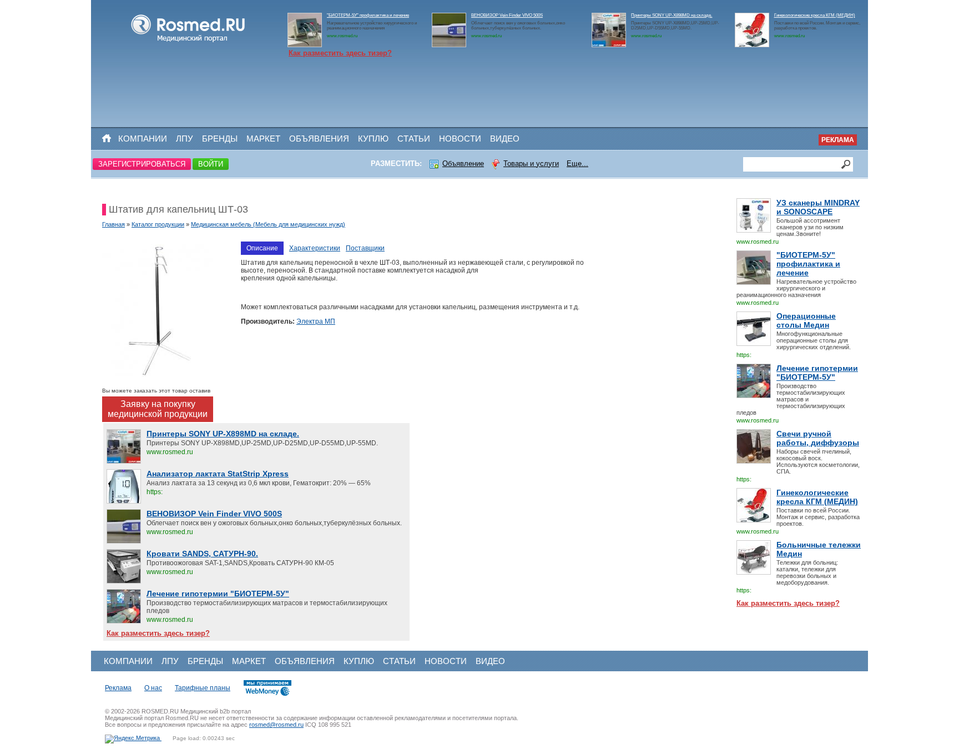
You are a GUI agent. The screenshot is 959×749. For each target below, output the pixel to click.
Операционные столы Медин (806, 320)
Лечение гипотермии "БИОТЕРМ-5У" (817, 372)
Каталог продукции (158, 224)
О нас (153, 688)
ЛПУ (184, 138)
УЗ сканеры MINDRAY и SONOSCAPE (818, 207)
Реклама (837, 140)
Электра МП (315, 321)
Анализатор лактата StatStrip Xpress (218, 473)
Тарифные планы (202, 688)
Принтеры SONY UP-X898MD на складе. (671, 15)
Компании (142, 138)
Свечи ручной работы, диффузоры (817, 438)
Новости (460, 138)
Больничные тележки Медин (818, 549)
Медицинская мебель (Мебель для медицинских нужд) (268, 224)
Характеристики (314, 248)
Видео (504, 138)
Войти (210, 164)
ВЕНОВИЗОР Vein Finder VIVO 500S (507, 15)
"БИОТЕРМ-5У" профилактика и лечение (368, 15)
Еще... (577, 163)
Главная (113, 224)
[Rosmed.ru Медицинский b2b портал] (188, 42)
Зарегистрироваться (141, 164)
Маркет (263, 138)
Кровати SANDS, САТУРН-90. (202, 553)
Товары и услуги (531, 163)
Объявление (463, 163)
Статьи (413, 138)
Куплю (373, 138)
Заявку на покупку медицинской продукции (158, 409)
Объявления (319, 138)
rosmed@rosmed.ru (276, 724)
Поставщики (365, 248)
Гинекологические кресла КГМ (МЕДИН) (814, 15)
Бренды (220, 138)
